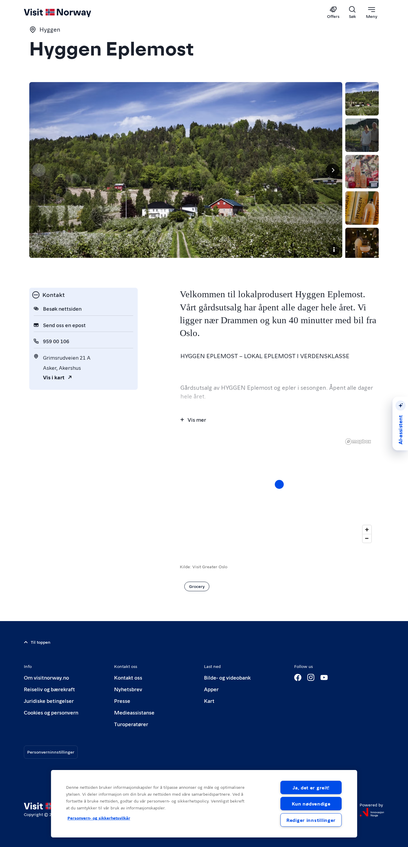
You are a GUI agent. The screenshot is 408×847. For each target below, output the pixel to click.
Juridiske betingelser (49, 700)
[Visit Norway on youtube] (324, 677)
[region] (279, 490)
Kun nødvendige (311, 803)
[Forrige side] (38, 170)
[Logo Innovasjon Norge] (372, 812)
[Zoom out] (367, 538)
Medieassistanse (134, 712)
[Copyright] (334, 249)
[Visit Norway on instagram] (311, 677)
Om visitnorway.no (46, 677)
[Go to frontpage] (67, 12)
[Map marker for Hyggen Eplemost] (279, 484)
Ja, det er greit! (311, 787)
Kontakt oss (128, 677)
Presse (122, 700)
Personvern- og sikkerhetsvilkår (99, 817)
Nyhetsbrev (128, 689)
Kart (209, 700)
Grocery (197, 586)
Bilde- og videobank (227, 677)
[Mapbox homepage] (358, 441)
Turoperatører (131, 723)
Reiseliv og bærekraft (49, 689)
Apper (211, 689)
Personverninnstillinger (50, 751)
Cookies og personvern (51, 712)
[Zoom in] (367, 529)
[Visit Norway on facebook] (297, 677)
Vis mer (197, 419)
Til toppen (40, 642)
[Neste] (332, 170)
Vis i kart (54, 377)
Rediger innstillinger (311, 820)
